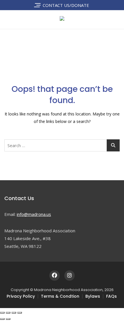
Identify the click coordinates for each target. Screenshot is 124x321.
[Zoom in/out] (2, 313)
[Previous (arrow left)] (2, 319)
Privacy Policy (21, 296)
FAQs (111, 296)
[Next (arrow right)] (8, 319)
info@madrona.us (34, 214)
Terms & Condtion (60, 296)
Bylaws (92, 296)
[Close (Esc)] (19, 313)
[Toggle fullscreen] (8, 313)
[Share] (14, 313)
